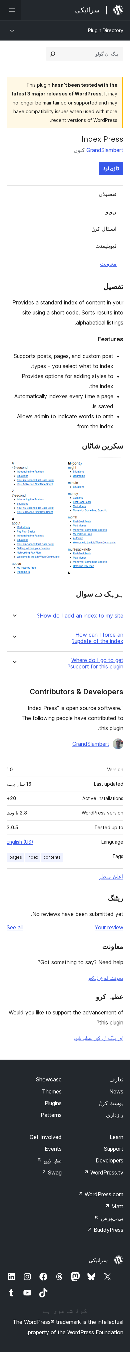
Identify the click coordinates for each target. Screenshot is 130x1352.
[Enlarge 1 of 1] (114, 465)
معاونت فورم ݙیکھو (105, 977)
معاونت (108, 263)
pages (15, 857)
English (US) (20, 842)
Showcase (49, 1079)
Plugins (53, 1103)
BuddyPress (105, 1229)
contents (52, 857)
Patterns (51, 1115)
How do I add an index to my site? (80, 616)
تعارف (116, 1079)
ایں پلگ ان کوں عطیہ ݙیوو (98, 1038)
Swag (51, 1172)
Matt (114, 1206)
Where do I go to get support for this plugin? (95, 663)
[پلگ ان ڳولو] (52, 54)
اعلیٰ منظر (111, 876)
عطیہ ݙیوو (49, 1160)
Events (53, 1148)
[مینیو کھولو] (10, 10)
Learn (116, 1137)
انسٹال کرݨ (103, 228)
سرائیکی (98, 1260)
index (32, 857)
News (116, 1091)
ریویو (111, 211)
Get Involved (46, 1137)
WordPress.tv (103, 1172)
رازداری (114, 1115)
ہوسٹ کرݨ (111, 1103)
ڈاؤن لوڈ (111, 168)
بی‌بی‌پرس (108, 1218)
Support (113, 1148)
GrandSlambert (104, 150)
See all (15, 927)
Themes (52, 1091)
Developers (109, 1160)
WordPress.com (100, 1194)
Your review (109, 927)
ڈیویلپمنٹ (105, 245)
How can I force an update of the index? (97, 638)
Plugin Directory (105, 30)
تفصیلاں (107, 194)
